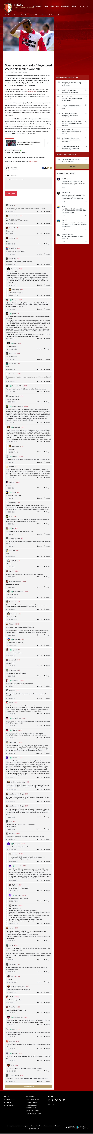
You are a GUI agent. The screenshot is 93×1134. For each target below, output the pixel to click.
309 (86, 113)
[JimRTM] (7, 1029)
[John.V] (7, 313)
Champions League (34, 1114)
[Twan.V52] (7, 1007)
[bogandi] (7, 649)
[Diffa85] (7, 730)
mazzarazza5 (13, 964)
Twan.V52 (12, 1007)
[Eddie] (8, 1065)
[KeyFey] (7, 928)
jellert (13, 976)
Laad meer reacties (28, 1086)
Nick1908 (12, 228)
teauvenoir (15, 757)
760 (86, 138)
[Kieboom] (7, 833)
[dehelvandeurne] (7, 718)
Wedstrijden (54, 6)
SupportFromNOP (67, 234)
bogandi (14, 650)
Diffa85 (14, 730)
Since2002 (12, 353)
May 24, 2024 (33, 161)
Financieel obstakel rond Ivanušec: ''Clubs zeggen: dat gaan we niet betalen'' (72, 98)
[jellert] (8, 976)
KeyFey (11, 928)
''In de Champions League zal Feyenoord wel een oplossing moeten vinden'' (70, 148)
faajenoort (16, 427)
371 (86, 146)
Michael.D (15, 1053)
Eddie (12, 1065)
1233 (86, 97)
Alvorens (12, 690)
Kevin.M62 (12, 258)
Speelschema (32, 1102)
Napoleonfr (12, 602)
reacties (23, 72)
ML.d (10, 821)
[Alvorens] (7, 690)
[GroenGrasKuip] (7, 1075)
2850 (85, 160)
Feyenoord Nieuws (13, 15)
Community (75, 6)
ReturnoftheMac (17, 386)
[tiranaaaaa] (7, 670)
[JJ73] (7, 516)
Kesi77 (11, 571)
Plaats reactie (11, 193)
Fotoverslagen (33, 1099)
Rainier (14, 492)
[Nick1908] (7, 228)
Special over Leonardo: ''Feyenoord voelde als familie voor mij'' (40, 15)
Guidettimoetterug (18, 406)
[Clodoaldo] (8, 613)
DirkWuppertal (14, 742)
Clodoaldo (14, 614)
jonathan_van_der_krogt (18, 782)
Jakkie (11, 702)
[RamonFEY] (8, 639)
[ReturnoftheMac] (7, 386)
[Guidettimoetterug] (7, 406)
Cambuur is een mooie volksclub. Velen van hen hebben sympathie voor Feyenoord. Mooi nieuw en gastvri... (73, 196)
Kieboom (12, 833)
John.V (14, 313)
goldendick (15, 289)
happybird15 (16, 680)
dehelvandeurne (17, 718)
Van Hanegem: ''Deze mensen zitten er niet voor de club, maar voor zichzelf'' (71, 139)
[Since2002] (7, 353)
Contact (9, 1102)
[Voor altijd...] (8, 268)
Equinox (14, 885)
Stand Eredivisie (33, 1111)
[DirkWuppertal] (7, 742)
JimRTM (14, 1029)
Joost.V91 (65, 206)
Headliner (39, 1126)
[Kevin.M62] (7, 258)
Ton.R (11, 205)
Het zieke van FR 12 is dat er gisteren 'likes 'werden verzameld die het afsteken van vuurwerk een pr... (74, 210)
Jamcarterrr (13, 374)
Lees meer (72, 166)
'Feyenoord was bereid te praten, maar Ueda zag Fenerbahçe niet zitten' (71, 106)
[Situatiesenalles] (7, 396)
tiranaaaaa (12, 670)
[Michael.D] (7, 1053)
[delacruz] (7, 466)
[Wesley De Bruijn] (7, 538)
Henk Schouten (13, 216)
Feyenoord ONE (31, 91)
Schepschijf (12, 502)
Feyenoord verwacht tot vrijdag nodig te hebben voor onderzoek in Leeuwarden (71, 83)
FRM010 (12, 550)
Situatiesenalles (14, 396)
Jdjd (13, 528)
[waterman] (7, 1041)
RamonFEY (16, 639)
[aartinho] (7, 482)
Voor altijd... (14, 269)
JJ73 (10, 516)
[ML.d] (7, 821)
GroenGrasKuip (14, 1075)
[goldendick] (10, 289)
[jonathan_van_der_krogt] (8, 782)
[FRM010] (7, 550)
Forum (46, 6)
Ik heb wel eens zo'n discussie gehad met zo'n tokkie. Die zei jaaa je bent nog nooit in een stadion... (74, 224)
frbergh (11, 624)
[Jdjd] (7, 528)
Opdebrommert (66, 179)
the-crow (15, 300)
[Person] (88, 6)
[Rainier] (7, 492)
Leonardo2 (12, 660)
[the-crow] (7, 299)
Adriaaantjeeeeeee (15, 581)
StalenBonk (12, 363)
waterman (12, 1041)
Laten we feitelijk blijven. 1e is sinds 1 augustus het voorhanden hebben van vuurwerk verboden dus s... (73, 183)
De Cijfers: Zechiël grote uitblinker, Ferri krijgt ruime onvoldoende (70, 115)
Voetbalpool (65, 6)
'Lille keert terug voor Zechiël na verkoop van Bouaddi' (71, 160)
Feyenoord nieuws (29, 1126)
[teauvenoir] (7, 757)
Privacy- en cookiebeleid (14, 1126)
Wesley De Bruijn (14, 538)
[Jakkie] (7, 702)
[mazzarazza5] (7, 964)
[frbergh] (7, 624)
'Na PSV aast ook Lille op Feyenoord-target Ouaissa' (70, 91)
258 (86, 122)
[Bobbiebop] (7, 248)
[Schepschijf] (7, 502)
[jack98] (7, 945)
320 (86, 130)
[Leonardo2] (7, 660)
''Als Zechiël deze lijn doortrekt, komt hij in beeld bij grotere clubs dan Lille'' (71, 131)
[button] (84, 6)
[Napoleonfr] (7, 601)
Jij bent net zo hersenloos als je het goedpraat (72, 237)
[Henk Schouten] (7, 216)
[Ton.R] (7, 205)
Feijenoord (15, 456)
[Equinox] (10, 885)
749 (86, 90)
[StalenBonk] (7, 363)
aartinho (12, 482)
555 (86, 105)
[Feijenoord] (7, 456)
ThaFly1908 (66, 192)
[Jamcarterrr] (7, 374)
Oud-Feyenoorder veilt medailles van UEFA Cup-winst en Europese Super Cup (72, 123)
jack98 (11, 945)
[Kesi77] (7, 571)
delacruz (12, 466)
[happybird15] (7, 680)
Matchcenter (37, 6)
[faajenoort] (8, 427)
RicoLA (64, 220)
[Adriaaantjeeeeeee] (7, 581)
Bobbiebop (12, 248)
